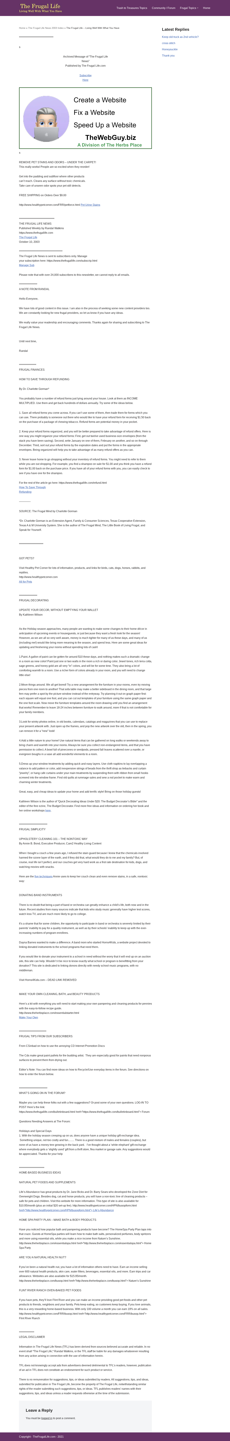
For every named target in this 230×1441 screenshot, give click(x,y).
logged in (46, 1418)
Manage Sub (26, 265)
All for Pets (25, 581)
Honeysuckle (170, 49)
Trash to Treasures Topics (132, 8)
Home (206, 8)
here (48, 810)
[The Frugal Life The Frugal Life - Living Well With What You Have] (40, 8)
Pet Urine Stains (90, 204)
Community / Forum (163, 8)
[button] (197, 8)
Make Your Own (28, 1017)
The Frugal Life (28, 237)
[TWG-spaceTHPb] (85, 148)
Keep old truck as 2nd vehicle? (180, 36)
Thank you (168, 55)
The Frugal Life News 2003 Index (46, 28)
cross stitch (168, 43)
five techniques (44, 876)
